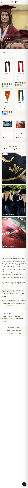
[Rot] (9, 84)
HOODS (10, 316)
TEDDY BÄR (4, 321)
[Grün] (20, 83)
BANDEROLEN (5, 318)
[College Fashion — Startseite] (14, 2)
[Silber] (7, 114)
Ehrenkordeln (5, 303)
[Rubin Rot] (16, 83)
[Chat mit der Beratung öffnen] (24, 484)
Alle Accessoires (7, 313)
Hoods (22, 301)
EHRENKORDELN (17, 316)
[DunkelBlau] (3, 112)
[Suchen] (22, 2)
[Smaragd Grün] (5, 84)
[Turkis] (20, 85)
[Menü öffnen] (2, 2)
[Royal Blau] (7, 84)
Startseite (5, 34)
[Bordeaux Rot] (3, 84)
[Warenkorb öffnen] (25, 2)
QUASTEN (4, 316)
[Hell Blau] (18, 83)
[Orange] (7, 86)
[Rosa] (5, 112)
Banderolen (11, 303)
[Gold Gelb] (12, 84)
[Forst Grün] (3, 86)
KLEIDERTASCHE (19, 318)
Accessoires (10, 34)
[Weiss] (5, 86)
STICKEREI (12, 318)
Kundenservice (5, 277)
